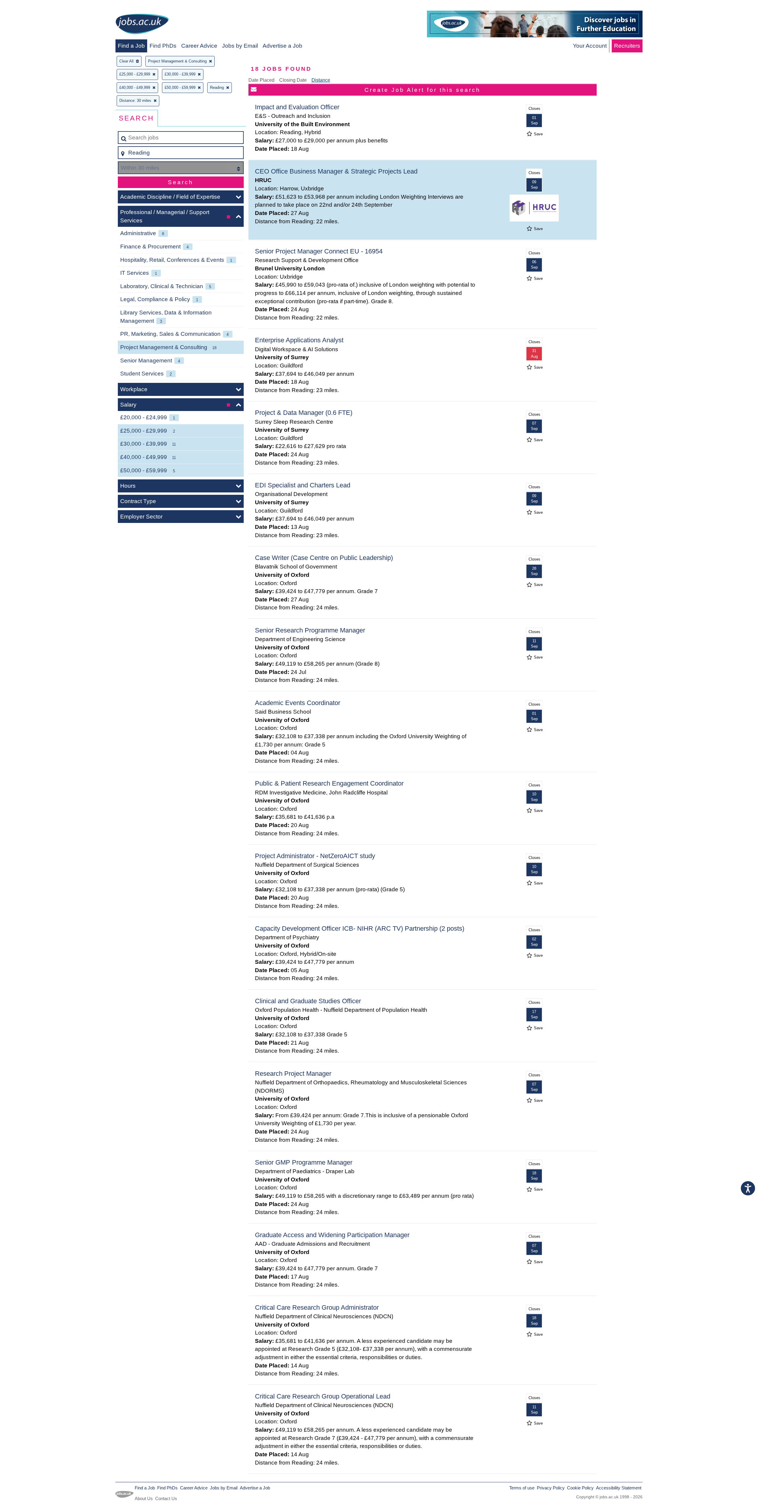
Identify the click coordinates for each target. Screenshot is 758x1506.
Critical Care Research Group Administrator (317, 1307)
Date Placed (261, 80)
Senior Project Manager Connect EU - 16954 (319, 251)
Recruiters (627, 46)
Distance (320, 80)
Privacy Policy (551, 1487)
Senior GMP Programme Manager (303, 1162)
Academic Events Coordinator (297, 703)
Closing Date (293, 80)
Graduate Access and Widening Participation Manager (332, 1235)
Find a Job (131, 46)
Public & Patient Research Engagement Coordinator (329, 783)
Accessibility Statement (618, 1487)
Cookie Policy (580, 1487)
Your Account (590, 46)
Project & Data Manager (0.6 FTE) (303, 412)
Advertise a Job (282, 46)
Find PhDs (163, 46)
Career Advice (199, 46)
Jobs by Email (240, 46)
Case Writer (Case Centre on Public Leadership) (324, 557)
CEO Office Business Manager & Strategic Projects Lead (336, 171)
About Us (144, 1498)
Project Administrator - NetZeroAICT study (315, 856)
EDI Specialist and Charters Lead (302, 485)
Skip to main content (28, 6)
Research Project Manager (293, 1073)
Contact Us (166, 1498)
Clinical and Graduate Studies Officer (308, 1001)
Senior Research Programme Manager (310, 630)
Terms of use (521, 1487)
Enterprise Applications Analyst (299, 340)
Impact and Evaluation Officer (297, 107)
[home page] (142, 25)
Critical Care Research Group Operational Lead (322, 1396)
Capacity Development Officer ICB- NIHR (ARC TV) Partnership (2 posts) (359, 928)
